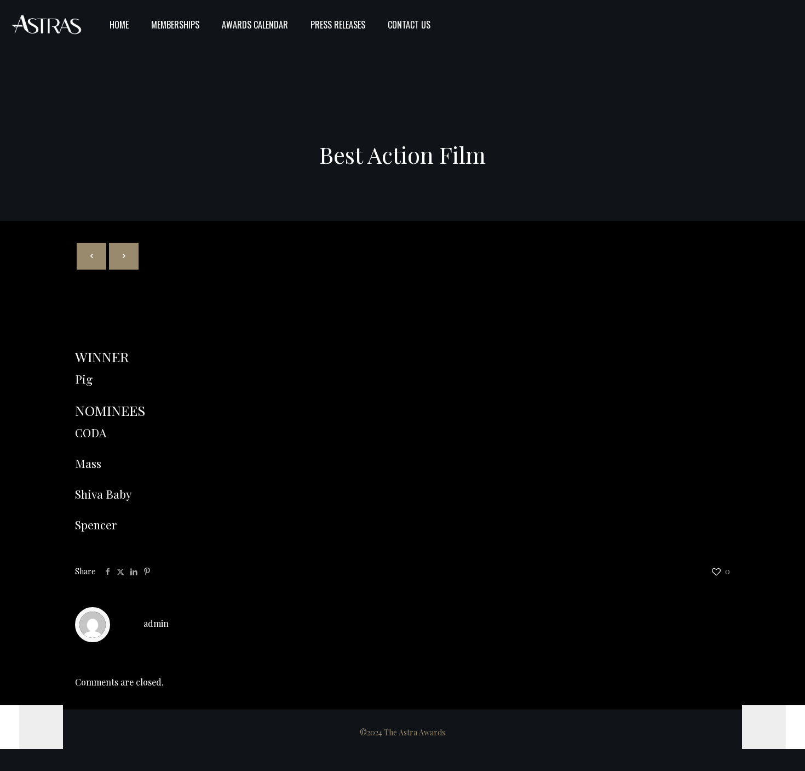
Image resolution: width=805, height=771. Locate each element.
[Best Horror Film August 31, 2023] (31, 727)
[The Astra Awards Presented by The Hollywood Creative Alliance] (46, 24)
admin (156, 623)
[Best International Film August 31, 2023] (773, 727)
